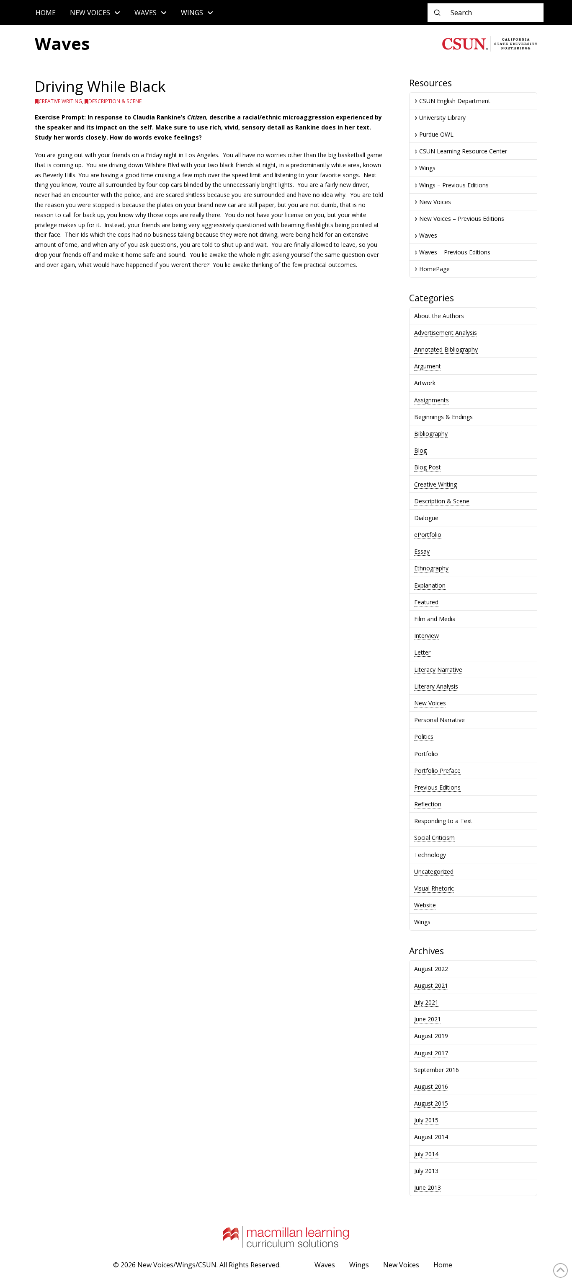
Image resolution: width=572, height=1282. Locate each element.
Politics (423, 737)
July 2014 (426, 1154)
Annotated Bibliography (446, 349)
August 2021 (431, 985)
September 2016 (436, 1070)
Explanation (430, 585)
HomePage (434, 269)
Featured (426, 602)
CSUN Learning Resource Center (463, 151)
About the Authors (439, 316)
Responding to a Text (443, 821)
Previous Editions (437, 787)
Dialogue (426, 518)
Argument (427, 366)
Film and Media (435, 619)
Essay (422, 551)
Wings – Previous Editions (454, 185)
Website (425, 905)
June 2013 (427, 1187)
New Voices (435, 202)
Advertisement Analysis (445, 333)
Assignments (431, 400)
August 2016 (431, 1086)
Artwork (424, 383)
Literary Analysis (436, 686)
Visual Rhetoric (434, 888)
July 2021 (426, 1002)
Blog (420, 450)
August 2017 (431, 1053)
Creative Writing (60, 101)
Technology (430, 855)
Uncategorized (433, 871)
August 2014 (431, 1137)
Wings (427, 168)
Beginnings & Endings (443, 417)
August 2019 (431, 1036)
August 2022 (431, 969)
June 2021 (427, 1019)
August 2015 (431, 1103)
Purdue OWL (436, 134)
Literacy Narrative (438, 669)
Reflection (427, 804)
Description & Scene (115, 101)
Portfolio (426, 754)
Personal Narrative (439, 720)
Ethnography (431, 568)
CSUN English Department (454, 101)
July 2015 (426, 1120)
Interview (426, 636)
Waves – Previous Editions (454, 252)
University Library (442, 118)
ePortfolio (427, 535)
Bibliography (431, 434)
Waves (428, 235)
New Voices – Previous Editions (461, 219)
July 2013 (426, 1171)
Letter (422, 652)
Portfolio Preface (437, 770)
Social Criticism (434, 838)
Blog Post (427, 467)
